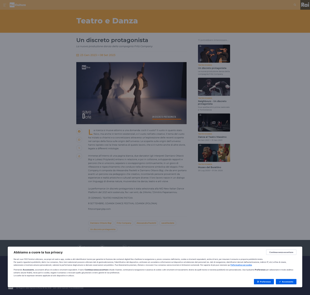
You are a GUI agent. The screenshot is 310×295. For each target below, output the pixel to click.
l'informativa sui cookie (241, 265)
